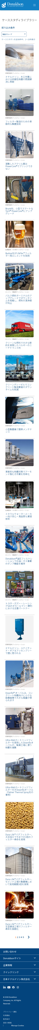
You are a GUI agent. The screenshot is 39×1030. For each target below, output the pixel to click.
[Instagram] (18, 987)
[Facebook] (14, 987)
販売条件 (6, 1019)
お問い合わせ (9, 951)
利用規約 (6, 1015)
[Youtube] (9, 987)
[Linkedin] (5, 987)
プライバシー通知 (10, 1011)
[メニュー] (34, 5)
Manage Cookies (17, 1025)
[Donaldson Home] (16, 5)
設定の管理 (7, 1022)
